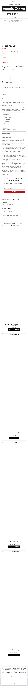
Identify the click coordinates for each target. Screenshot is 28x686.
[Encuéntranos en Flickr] (15, 14)
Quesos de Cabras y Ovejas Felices (13, 20)
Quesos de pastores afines (7, 66)
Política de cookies (6, 673)
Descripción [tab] (5, 75)
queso (6, 69)
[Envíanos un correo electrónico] (8, 14)
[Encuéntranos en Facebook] (10, 14)
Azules (8, 65)
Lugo (3, 69)
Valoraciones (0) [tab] (6, 78)
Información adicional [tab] (14, 75)
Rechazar (14, 679)
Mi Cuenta (14, 1)
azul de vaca (12, 67)
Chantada (17, 67)
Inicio (5, 20)
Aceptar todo (14, 676)
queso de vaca (16, 69)
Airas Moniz (4, 67)
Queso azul (10, 69)
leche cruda (22, 67)
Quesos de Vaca (17, 66)
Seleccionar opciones (14, 329)
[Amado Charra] (14, 8)
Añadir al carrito (14, 438)
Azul (8, 67)
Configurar (14, 683)
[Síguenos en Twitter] (12, 14)
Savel (21, 69)
